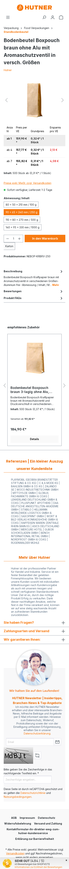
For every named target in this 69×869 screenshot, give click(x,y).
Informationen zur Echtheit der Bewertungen (38, 867)
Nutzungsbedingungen (17, 796)
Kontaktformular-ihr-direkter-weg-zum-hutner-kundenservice (33, 831)
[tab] (33, 278)
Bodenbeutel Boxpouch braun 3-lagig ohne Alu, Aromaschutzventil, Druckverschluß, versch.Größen (29, 390)
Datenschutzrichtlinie (32, 792)
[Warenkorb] (61, 17)
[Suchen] (44, 17)
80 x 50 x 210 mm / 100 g (21, 204)
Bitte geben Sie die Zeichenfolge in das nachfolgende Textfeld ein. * (28, 771)
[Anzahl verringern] (7, 238)
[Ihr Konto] (52, 17)
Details (34, 439)
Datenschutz (46, 817)
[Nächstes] (62, 100)
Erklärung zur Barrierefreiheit (34, 838)
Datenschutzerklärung (37, 733)
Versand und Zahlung (48, 823)
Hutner (8, 70)
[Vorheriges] (6, 100)
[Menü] (8, 17)
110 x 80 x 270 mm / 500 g (22, 219)
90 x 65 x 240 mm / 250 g (21, 212)
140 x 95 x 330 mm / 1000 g (22, 227)
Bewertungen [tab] (13, 291)
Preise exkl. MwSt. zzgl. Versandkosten (27, 183)
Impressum (27, 817)
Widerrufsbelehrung (17, 823)
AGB (14, 817)
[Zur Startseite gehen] (34, 7)
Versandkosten (15, 853)
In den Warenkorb (45, 238)
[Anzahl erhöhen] (19, 238)
